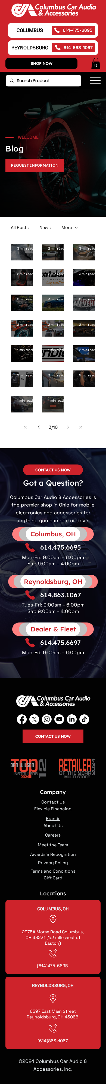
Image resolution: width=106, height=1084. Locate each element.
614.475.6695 (60, 547)
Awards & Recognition (53, 854)
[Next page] (68, 427)
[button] (96, 63)
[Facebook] (22, 719)
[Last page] (81, 427)
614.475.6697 (60, 642)
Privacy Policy (53, 863)
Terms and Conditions (53, 871)
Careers (53, 835)
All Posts (20, 227)
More (66, 227)
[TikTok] (84, 719)
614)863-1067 (53, 1041)
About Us (53, 825)
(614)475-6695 (53, 966)
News (45, 227)
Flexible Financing (52, 809)
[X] (34, 719)
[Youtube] (59, 719)
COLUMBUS (30, 30)
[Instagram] (47, 719)
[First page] (25, 427)
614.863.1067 (60, 595)
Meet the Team (53, 845)
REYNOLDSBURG (29, 47)
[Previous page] (38, 427)
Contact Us (53, 802)
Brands (53, 818)
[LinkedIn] (72, 719)
